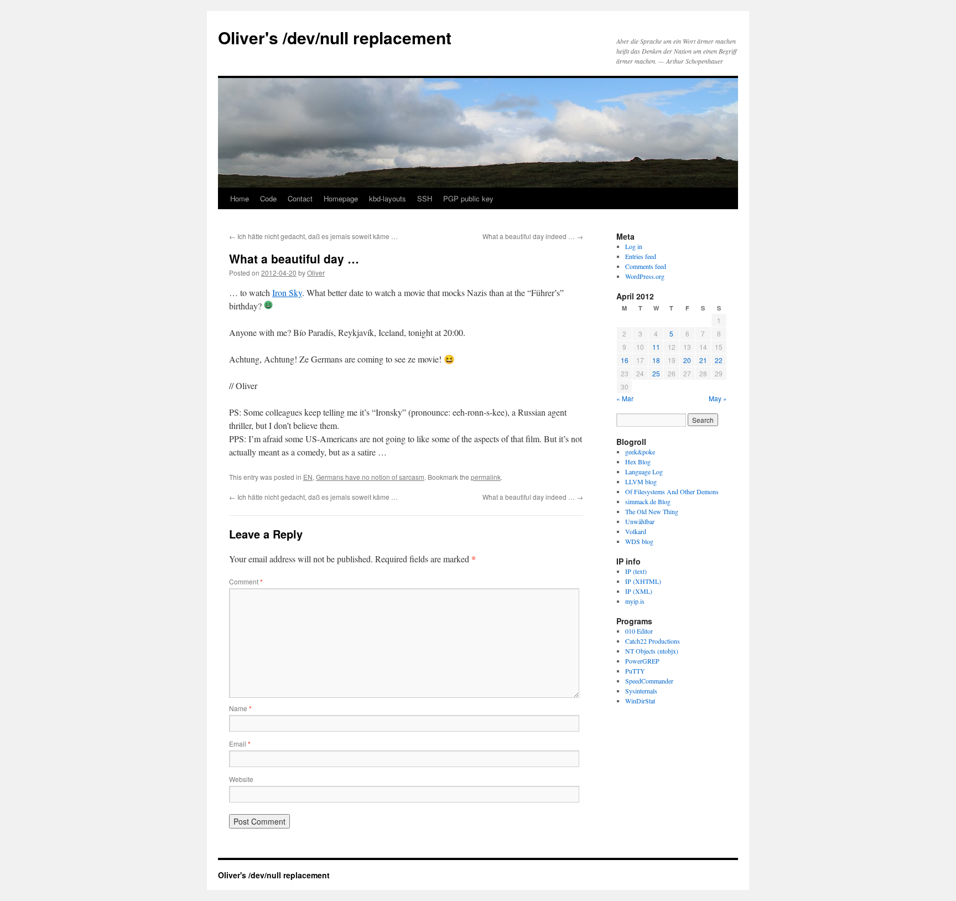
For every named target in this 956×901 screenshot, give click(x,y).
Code (268, 198)
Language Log (644, 471)
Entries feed (640, 256)
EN (308, 476)
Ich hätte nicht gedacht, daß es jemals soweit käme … (313, 236)
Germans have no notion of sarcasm (370, 476)
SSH (424, 198)
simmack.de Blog (648, 501)
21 (703, 360)
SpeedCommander (649, 680)
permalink (486, 476)
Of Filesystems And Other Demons (672, 491)
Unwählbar (639, 521)
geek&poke (640, 451)
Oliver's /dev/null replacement (334, 37)
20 (687, 360)
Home (239, 198)
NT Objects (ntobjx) (651, 650)
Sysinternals (641, 690)
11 (656, 346)
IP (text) (636, 571)
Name (240, 708)
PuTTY (635, 670)
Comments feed (645, 266)
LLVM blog (641, 481)
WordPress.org (644, 276)
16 (624, 360)
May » (718, 398)
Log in (633, 246)
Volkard (635, 531)
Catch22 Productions (652, 640)
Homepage (341, 198)
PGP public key (468, 198)
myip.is (635, 601)
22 (719, 360)
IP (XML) (638, 591)
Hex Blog (638, 461)
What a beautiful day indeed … (532, 236)
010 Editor (639, 630)
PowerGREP (642, 660)
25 (656, 373)
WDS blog (639, 541)
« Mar (624, 398)
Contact (300, 198)
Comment (246, 581)
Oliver (316, 272)
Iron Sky (287, 292)
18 (656, 360)
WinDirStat (640, 700)
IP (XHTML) (643, 581)
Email (240, 743)
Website (241, 779)
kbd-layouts (387, 198)
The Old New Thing (651, 511)
